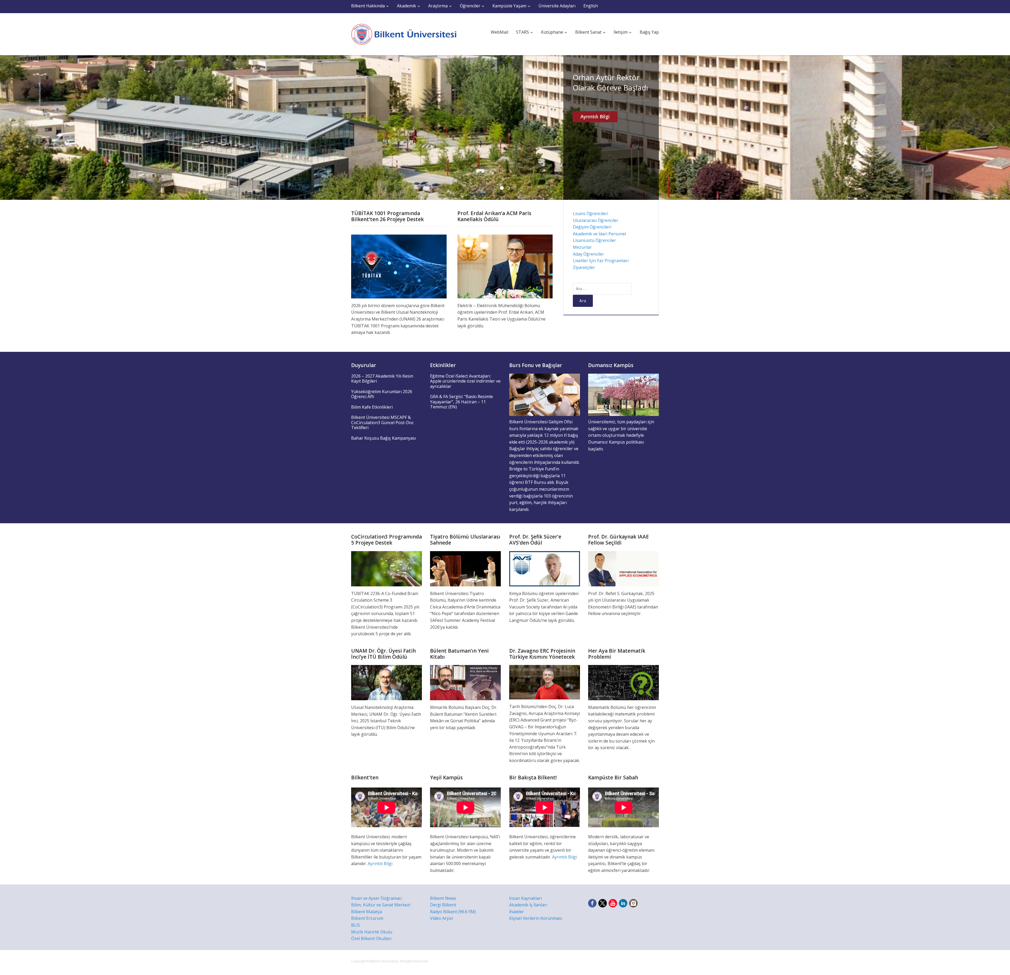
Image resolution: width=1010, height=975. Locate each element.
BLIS (355, 925)
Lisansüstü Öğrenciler (594, 240)
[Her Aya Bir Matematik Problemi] (623, 682)
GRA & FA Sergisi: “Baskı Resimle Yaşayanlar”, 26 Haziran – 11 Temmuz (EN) (461, 402)
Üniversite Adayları (556, 6)
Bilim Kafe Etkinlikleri (372, 407)
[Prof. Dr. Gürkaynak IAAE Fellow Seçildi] (623, 568)
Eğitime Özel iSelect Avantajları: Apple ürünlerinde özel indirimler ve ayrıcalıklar (465, 381)
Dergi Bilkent (443, 905)
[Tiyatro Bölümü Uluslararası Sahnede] (465, 568)
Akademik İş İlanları (528, 905)
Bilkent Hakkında (368, 6)
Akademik (406, 6)
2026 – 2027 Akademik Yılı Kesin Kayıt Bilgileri (382, 378)
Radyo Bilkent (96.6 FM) (453, 912)
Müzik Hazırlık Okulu (371, 932)
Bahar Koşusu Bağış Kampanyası (383, 438)
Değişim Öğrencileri (592, 227)
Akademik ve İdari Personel (599, 234)
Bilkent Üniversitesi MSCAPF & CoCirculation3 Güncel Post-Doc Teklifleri (382, 422)
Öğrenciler (470, 6)
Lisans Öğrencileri (590, 213)
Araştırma (438, 6)
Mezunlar (582, 247)
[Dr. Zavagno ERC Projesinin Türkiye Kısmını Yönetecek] (544, 682)
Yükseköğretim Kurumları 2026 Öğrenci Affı (381, 394)
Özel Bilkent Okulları (371, 938)
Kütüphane (552, 32)
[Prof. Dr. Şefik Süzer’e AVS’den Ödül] (544, 568)
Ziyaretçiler (584, 267)
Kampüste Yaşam (509, 6)
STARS (522, 32)
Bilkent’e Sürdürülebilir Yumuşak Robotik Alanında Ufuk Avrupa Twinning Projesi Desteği (610, 103)
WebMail (499, 32)
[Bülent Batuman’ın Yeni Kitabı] (465, 682)
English (590, 6)
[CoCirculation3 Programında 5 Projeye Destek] (386, 568)
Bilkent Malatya (366, 912)
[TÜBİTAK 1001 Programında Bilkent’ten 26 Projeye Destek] (399, 266)
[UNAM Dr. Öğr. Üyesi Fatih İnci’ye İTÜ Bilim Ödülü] (386, 682)
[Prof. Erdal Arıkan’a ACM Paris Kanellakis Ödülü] (505, 266)
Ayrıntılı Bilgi (595, 158)
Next (992, 127)
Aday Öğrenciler (588, 254)
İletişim (621, 32)
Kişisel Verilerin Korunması (535, 918)
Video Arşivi (441, 918)
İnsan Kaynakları (525, 898)
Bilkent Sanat (588, 32)
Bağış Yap (649, 32)
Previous (18, 127)
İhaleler (516, 912)
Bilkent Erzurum (367, 918)
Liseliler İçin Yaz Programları (601, 260)
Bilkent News (443, 898)
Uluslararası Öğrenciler (595, 220)
